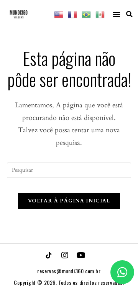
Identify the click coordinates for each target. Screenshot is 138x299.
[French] (73, 14)
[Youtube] (81, 255)
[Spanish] (100, 14)
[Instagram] (65, 255)
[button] (116, 14)
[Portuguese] (87, 14)
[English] (59, 14)
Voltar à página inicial (69, 200)
